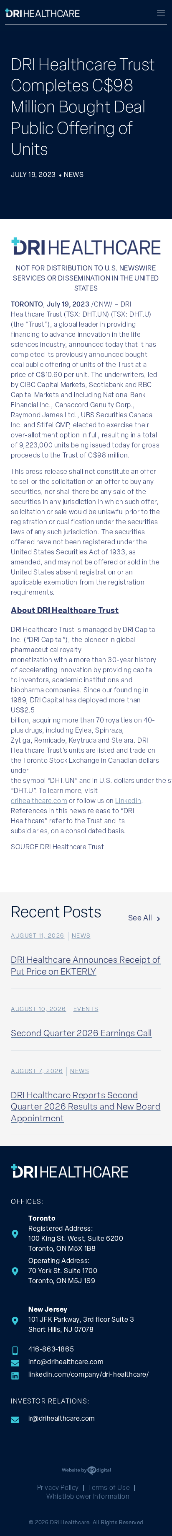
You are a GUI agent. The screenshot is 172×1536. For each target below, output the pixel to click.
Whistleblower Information (87, 1497)
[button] (161, 13)
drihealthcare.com (39, 801)
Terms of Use (109, 1488)
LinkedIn (128, 801)
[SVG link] (42, 12)
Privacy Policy (58, 1488)
